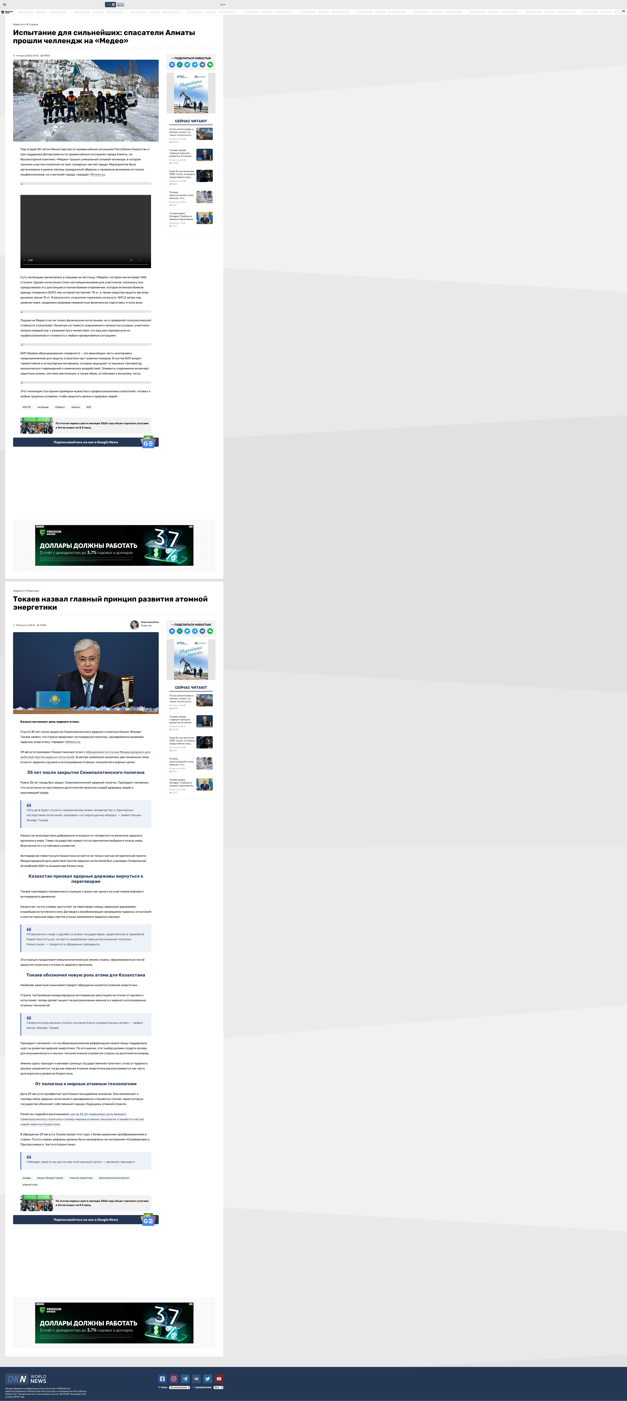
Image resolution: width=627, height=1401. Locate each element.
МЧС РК (27, 407)
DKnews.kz (97, 174)
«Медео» (60, 407)
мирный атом (30, 1184)
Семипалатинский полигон (114, 1178)
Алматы (76, 407)
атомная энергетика (81, 1178)
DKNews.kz (72, 742)
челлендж (42, 407)
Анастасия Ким (150, 622)
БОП (89, 407)
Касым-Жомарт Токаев (50, 1178)
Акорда (27, 1178)
